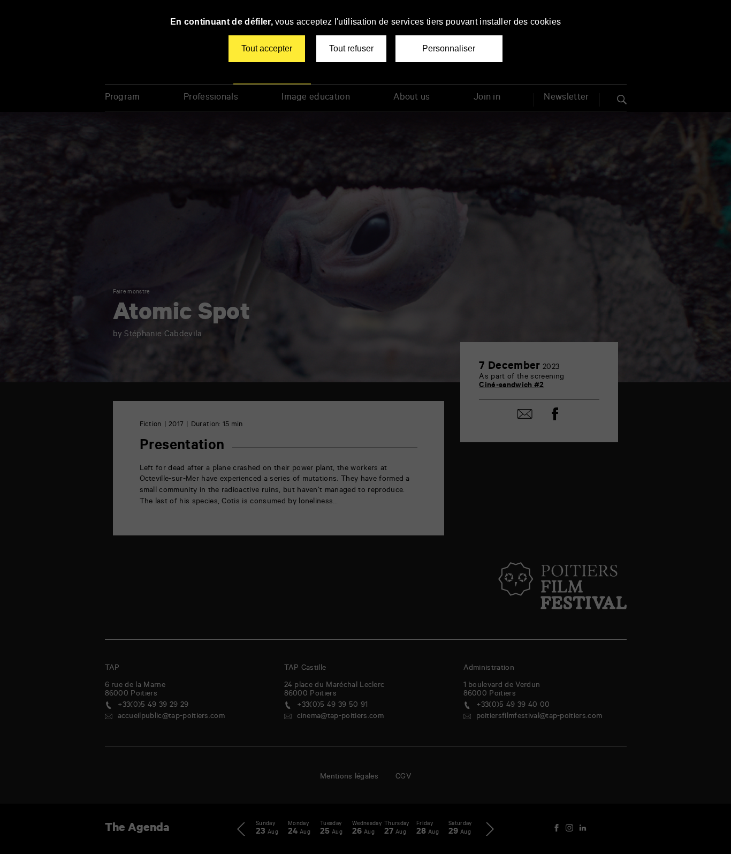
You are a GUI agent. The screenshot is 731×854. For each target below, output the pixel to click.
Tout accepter (266, 48)
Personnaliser (448, 48)
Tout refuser (351, 48)
